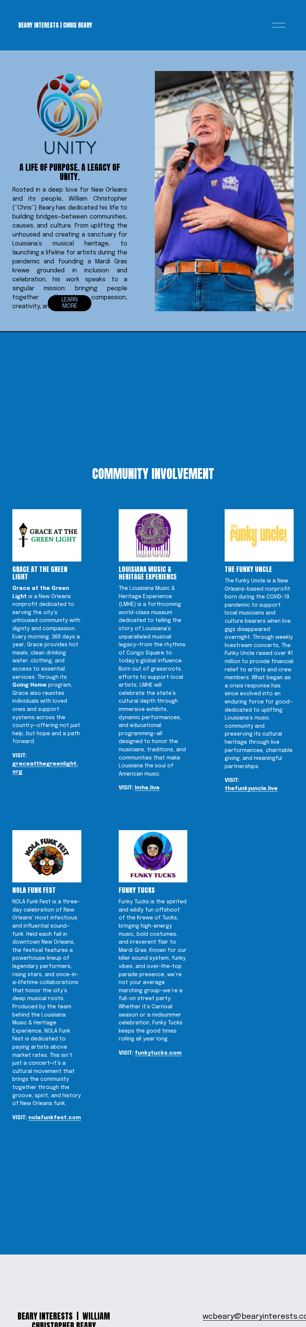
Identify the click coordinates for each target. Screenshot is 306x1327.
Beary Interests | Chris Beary (55, 25)
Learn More (70, 303)
